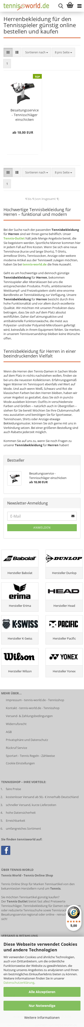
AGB (9, 732)
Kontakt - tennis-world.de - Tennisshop (33, 708)
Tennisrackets (61, 910)
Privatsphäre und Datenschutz (27, 740)
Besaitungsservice (13, 914)
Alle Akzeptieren (42, 992)
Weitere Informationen (42, 1017)
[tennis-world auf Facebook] (5, 850)
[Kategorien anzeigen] (79, 6)
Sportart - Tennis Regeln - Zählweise (30, 756)
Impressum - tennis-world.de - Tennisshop (35, 700)
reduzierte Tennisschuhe (25, 910)
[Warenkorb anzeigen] (70, 6)
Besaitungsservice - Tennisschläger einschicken (24, 115)
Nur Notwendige (42, 1005)
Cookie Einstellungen (20, 763)
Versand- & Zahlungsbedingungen (29, 716)
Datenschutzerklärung (19, 982)
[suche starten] (60, 6)
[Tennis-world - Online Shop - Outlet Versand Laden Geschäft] (24, 6)
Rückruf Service (16, 748)
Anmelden (42, 528)
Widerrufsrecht (16, 724)
